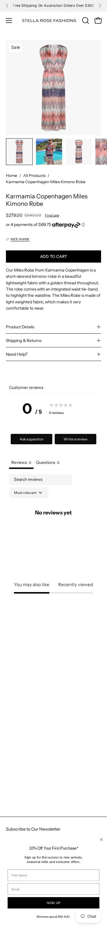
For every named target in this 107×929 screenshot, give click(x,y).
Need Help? (17, 354)
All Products (34, 175)
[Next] (100, 5)
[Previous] (7, 5)
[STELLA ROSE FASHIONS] (49, 20)
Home (11, 175)
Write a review (75, 439)
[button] (85, 20)
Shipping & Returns (23, 340)
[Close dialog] (101, 839)
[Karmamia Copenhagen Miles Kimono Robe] (19, 151)
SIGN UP (53, 903)
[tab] (48, 463)
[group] (53, 5)
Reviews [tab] (21, 462)
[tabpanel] (53, 526)
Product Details (20, 326)
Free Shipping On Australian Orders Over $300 (53, 6)
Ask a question (31, 439)
